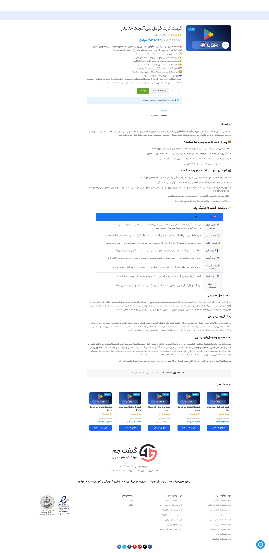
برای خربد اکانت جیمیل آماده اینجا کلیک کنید (161, 76)
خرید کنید (143, 90)
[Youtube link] (140, 547)
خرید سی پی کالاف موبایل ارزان (171, 505)
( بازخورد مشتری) (162, 35)
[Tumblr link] (129, 547)
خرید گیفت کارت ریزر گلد (222, 524)
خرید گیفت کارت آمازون (223, 534)
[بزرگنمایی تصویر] (225, 45)
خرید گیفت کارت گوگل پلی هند (220, 510)
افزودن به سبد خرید (159, 90)
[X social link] (145, 547)
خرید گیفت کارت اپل (224, 515)
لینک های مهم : (127, 495)
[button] (218, 428)
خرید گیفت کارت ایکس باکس (220, 519)
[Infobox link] (134, 481)
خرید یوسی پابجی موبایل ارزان (171, 515)
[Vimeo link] (124, 547)
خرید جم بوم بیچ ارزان (174, 524)
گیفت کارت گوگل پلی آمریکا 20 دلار (159, 409)
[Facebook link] (150, 547)
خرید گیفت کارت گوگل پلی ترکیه (219, 505)
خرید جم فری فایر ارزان (174, 500)
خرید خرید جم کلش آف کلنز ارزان (170, 529)
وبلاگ (131, 505)
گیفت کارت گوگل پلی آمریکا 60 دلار (101, 409)
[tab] (164, 114)
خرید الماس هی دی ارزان (173, 519)
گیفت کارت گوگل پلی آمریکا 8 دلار (218, 409)
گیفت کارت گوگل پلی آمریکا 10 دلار (189, 409)
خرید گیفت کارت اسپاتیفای (221, 539)
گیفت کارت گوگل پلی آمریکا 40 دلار (130, 409)
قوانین (130, 500)
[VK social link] (119, 547)
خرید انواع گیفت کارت (223, 495)
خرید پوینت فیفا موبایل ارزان (172, 510)
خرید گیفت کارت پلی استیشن (220, 529)
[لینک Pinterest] (134, 547)
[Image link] (134, 453)
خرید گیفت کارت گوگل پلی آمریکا (145, 373)
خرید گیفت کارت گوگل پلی (221, 500)
